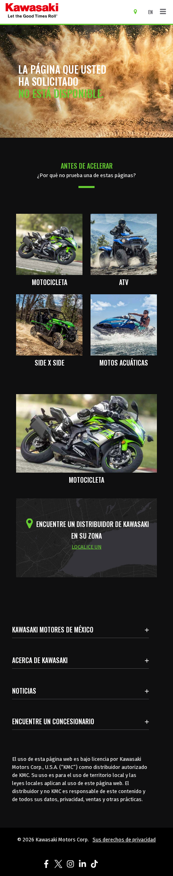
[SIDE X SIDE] (49, 324)
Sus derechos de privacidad (124, 840)
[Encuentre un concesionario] (138, 11)
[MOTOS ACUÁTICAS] (124, 324)
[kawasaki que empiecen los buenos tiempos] (63, 12)
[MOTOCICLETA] (49, 244)
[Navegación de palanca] (163, 12)
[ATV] (124, 244)
